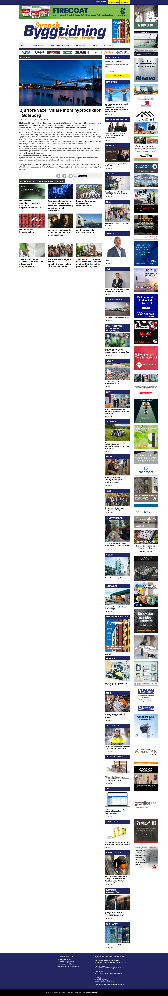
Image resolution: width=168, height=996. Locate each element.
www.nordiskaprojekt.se (66, 962)
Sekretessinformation (90, 992)
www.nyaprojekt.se (64, 959)
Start (22, 45)
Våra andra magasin (60, 45)
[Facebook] (64, 176)
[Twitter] (58, 176)
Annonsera (125, 2)
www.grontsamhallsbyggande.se (69, 966)
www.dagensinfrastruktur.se (67, 964)
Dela (75, 176)
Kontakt (97, 45)
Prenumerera (114, 2)
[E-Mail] (70, 176)
